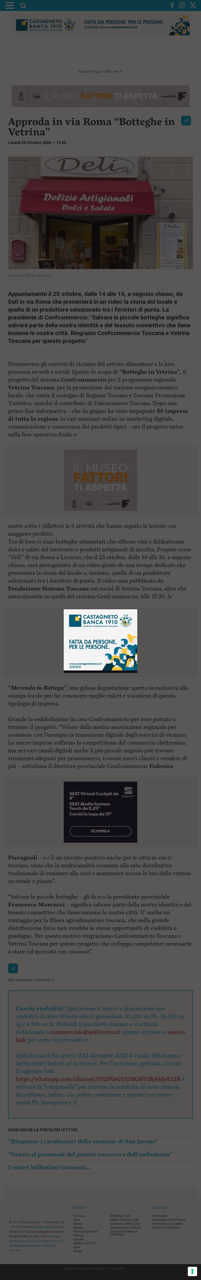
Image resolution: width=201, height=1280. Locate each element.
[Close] (137, 609)
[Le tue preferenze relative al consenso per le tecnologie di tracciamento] (192, 1271)
